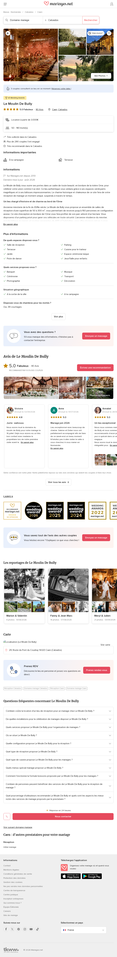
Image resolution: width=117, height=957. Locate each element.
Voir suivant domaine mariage (17, 827)
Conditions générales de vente (17, 874)
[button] (58, 336)
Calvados (29, 12)
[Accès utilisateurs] (112, 4)
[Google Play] (92, 878)
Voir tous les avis (57, 482)
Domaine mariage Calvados (35, 688)
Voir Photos (101, 76)
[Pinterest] (18, 929)
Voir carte (105, 644)
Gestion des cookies (12, 882)
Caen (39, 12)
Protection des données (14, 878)
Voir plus (58, 316)
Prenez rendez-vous (96, 670)
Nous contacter (63, 816)
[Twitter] (12, 929)
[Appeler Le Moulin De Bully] (6, 816)
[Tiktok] (37, 929)
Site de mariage (10, 915)
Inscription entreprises (13, 899)
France (71, 930)
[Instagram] (24, 929)
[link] (24, 596)
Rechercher (90, 20)
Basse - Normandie (12, 12)
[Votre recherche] (8, 33)
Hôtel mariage (9, 847)
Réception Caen (57, 688)
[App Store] (71, 878)
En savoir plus (10, 224)
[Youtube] (31, 929)
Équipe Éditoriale (11, 907)
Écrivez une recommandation (95, 367)
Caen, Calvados (59, 109)
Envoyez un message (96, 336)
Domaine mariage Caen (76, 688)
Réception (8, 842)
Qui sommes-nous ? (12, 903)
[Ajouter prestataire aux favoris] (109, 33)
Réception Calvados (12, 688)
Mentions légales (11, 870)
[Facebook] (6, 929)
